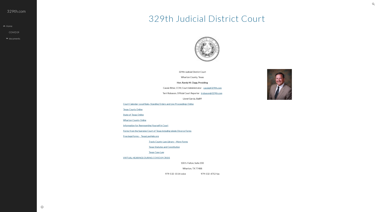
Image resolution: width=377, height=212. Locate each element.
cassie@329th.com (212, 88)
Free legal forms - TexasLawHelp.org (141, 136)
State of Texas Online (133, 115)
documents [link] (14, 38)
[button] (373, 4)
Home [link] (9, 26)
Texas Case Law (156, 152)
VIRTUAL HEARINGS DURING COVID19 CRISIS (146, 157)
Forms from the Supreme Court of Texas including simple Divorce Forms (157, 131)
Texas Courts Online (133, 109)
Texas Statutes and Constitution (164, 147)
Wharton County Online (134, 120)
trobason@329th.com (211, 93)
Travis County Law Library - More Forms (168, 141)
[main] (207, 18)
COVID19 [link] (14, 32)
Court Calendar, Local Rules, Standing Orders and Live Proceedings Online (158, 104)
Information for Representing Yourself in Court (145, 125)
